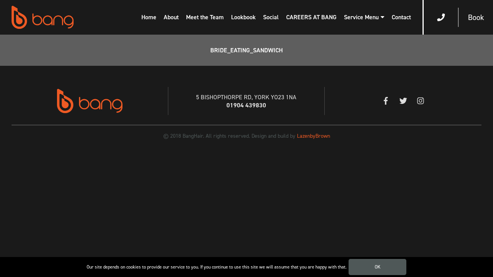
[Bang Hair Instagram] (420, 101)
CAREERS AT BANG (311, 17)
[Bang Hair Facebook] (386, 101)
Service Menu (361, 17)
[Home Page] (43, 17)
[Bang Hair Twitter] (403, 101)
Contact (401, 17)
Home (148, 17)
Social (271, 17)
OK (378, 267)
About (171, 17)
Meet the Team (205, 17)
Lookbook (243, 17)
